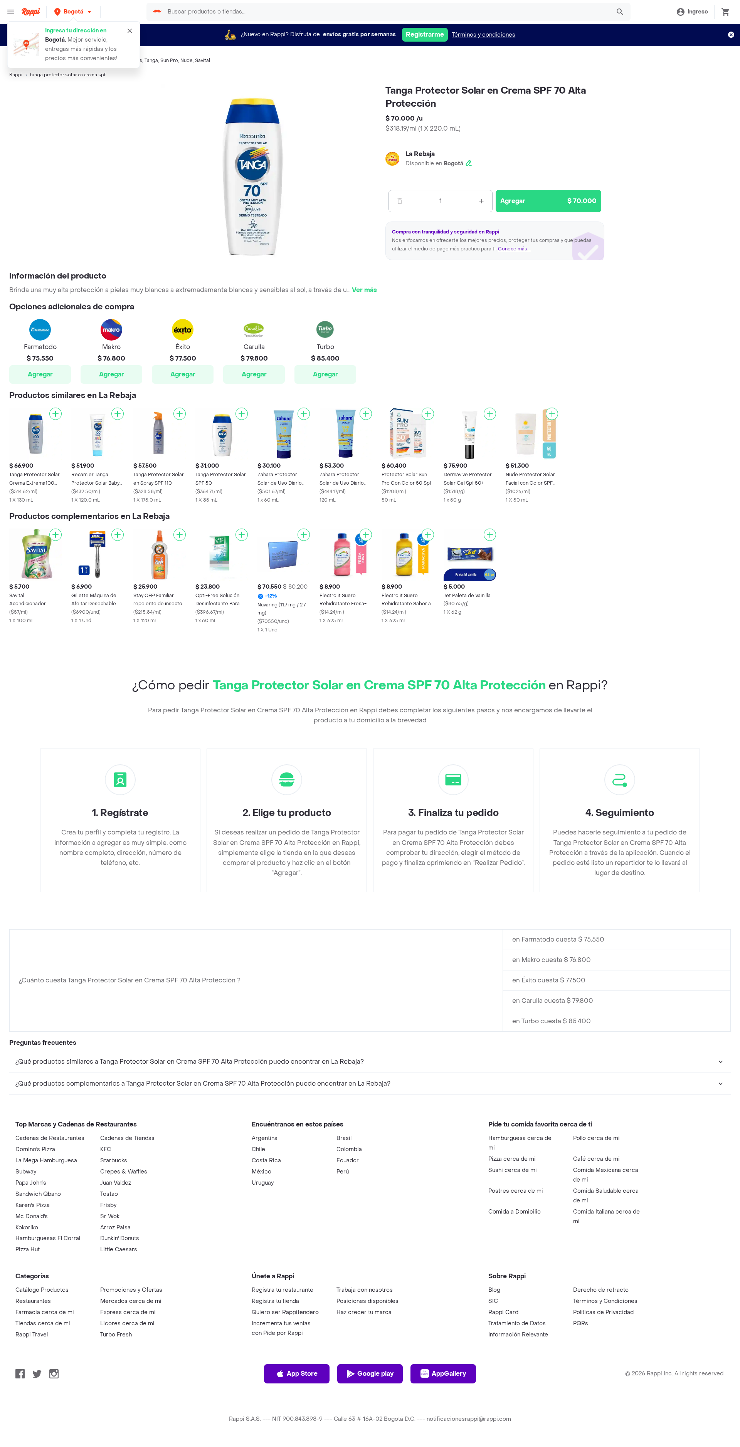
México (261, 1171)
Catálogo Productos (42, 1290)
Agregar (40, 374)
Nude (186, 60)
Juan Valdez (115, 1183)
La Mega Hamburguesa (46, 1160)
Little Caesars (118, 1249)
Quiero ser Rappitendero (285, 1312)
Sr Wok (109, 1216)
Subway (25, 1171)
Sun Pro (169, 60)
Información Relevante (518, 1334)
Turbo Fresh (116, 1334)
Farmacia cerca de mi (44, 1312)
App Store (302, 1374)
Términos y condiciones (483, 35)
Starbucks (113, 1160)
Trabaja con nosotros (364, 1290)
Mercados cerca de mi (130, 1301)
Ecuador (347, 1160)
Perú (342, 1171)
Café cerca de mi (596, 1159)
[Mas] (481, 201)
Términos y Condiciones (605, 1301)
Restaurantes (33, 1301)
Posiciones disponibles (367, 1301)
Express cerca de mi (128, 1312)
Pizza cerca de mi (512, 1159)
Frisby (108, 1205)
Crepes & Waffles (123, 1171)
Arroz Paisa (115, 1227)
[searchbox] (386, 12)
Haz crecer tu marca (364, 1312)
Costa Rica (266, 1160)
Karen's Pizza (32, 1205)
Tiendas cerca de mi (42, 1323)
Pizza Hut (27, 1249)
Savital (202, 60)
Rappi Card (503, 1312)
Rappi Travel (31, 1334)
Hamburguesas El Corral (47, 1238)
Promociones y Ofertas (131, 1290)
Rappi (15, 75)
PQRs (580, 1323)
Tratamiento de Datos (517, 1323)
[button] (73, 12)
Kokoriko (26, 1227)
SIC (493, 1301)
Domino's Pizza (35, 1149)
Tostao (109, 1194)
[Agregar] (55, 414)
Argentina (265, 1138)
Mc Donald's (31, 1216)
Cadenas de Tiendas (127, 1138)
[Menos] (399, 201)
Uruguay (263, 1183)
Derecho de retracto (601, 1290)
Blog (494, 1290)
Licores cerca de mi (127, 1323)
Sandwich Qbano (38, 1194)
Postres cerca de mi (515, 1191)
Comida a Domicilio (514, 1211)
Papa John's (30, 1183)
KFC (105, 1149)
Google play (375, 1374)
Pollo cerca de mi (596, 1138)
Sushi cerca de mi (512, 1170)
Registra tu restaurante (282, 1290)
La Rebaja (420, 154)
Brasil (344, 1138)
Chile (258, 1149)
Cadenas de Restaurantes (49, 1138)
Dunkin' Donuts (119, 1238)
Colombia (349, 1149)
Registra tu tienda (275, 1301)
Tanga (151, 60)
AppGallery (449, 1374)
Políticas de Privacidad (603, 1312)
